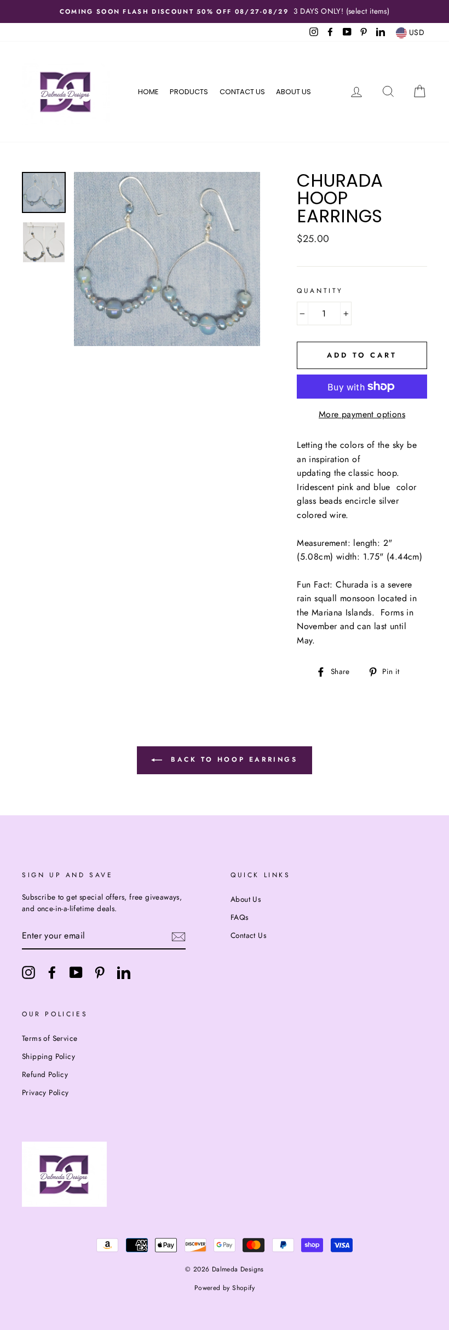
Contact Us (242, 92)
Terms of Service (49, 1038)
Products (189, 92)
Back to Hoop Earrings (231, 759)
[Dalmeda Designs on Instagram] (28, 972)
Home (148, 92)
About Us (293, 92)
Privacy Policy (45, 1092)
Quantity (320, 291)
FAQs (240, 917)
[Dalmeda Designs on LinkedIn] (123, 972)
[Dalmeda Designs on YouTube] (76, 972)
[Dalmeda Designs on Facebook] (52, 972)
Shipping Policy (48, 1056)
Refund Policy (45, 1074)
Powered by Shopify (224, 1288)
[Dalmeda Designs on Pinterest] (99, 972)
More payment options (362, 414)
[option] (224, 11)
